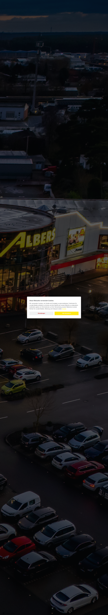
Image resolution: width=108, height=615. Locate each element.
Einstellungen (41, 313)
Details (64, 309)
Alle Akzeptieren (66, 313)
